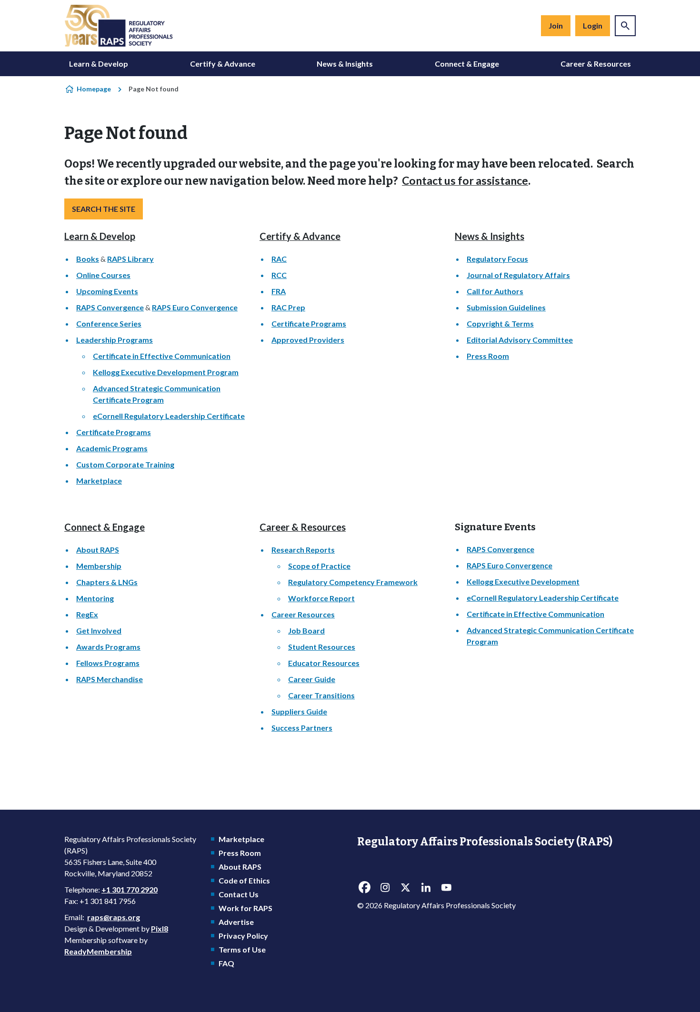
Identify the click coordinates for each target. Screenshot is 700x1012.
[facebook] (364, 888)
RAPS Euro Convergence (195, 307)
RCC (279, 274)
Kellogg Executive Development (523, 581)
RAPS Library (130, 258)
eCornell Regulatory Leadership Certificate (169, 415)
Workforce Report (321, 598)
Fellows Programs (108, 662)
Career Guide (311, 679)
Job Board (306, 630)
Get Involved (98, 630)
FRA (278, 291)
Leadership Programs (114, 339)
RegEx (87, 614)
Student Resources (321, 646)
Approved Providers (307, 339)
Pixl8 (159, 928)
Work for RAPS (245, 908)
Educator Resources (324, 662)
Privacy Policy (243, 935)
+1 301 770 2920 (129, 889)
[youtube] (446, 888)
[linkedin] (426, 888)
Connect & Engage (467, 63)
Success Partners (301, 727)
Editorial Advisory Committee (520, 339)
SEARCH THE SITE (103, 208)
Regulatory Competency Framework (353, 581)
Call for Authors (495, 291)
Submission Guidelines (506, 307)
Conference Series (108, 323)
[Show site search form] (625, 25)
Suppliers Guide (299, 711)
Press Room (488, 355)
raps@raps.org (113, 917)
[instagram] (385, 888)
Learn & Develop (98, 63)
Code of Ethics (244, 880)
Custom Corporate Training (125, 464)
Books (87, 258)
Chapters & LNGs (107, 581)
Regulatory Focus (497, 258)
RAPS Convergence (110, 307)
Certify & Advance (222, 63)
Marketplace (99, 480)
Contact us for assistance (465, 180)
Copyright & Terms (500, 323)
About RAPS (97, 549)
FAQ (226, 963)
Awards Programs (108, 646)
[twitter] (405, 888)
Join (556, 25)
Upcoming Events (107, 291)
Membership (98, 565)
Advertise (236, 921)
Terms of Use (242, 949)
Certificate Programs (113, 432)
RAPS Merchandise (109, 679)
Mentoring (95, 598)
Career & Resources (595, 63)
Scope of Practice (319, 565)
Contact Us (239, 894)
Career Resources (303, 614)
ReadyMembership (98, 951)
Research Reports (303, 549)
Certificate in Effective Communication (161, 355)
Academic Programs (112, 448)
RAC (279, 258)
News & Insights (345, 63)
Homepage (94, 89)
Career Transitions (321, 695)
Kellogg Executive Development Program (166, 372)
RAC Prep (288, 307)
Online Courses (103, 274)
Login (592, 25)
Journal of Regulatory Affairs (518, 274)
